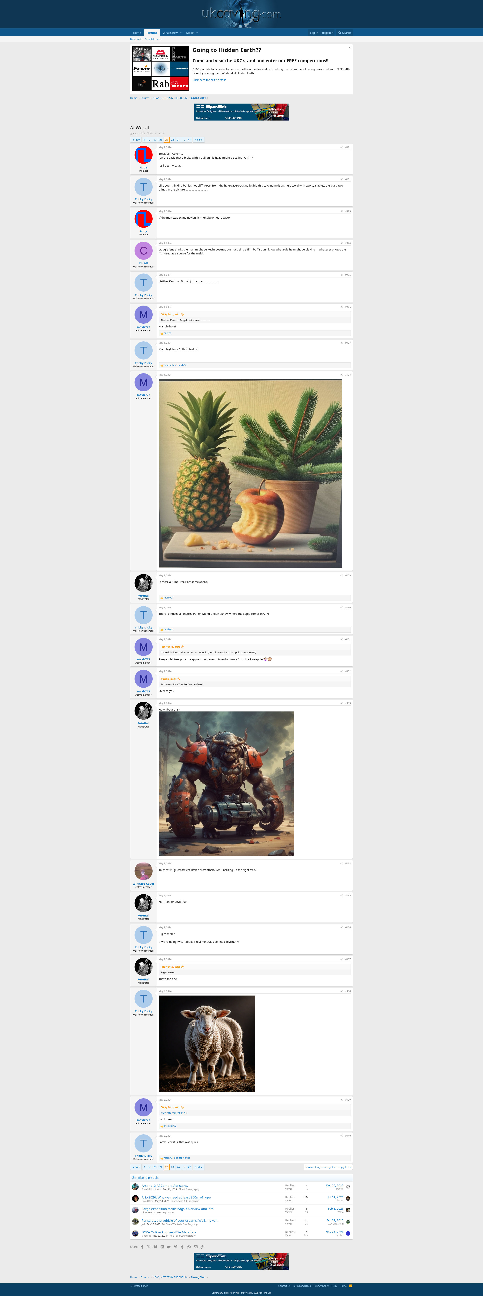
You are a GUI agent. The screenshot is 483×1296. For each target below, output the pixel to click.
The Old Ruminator (151, 1189)
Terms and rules (302, 1286)
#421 (348, 147)
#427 (348, 342)
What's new (170, 33)
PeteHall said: (168, 678)
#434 (348, 863)
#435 (348, 895)
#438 (348, 991)
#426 (348, 307)
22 (166, 139)
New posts (136, 39)
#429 (348, 575)
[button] (180, 32)
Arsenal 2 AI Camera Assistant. (165, 1185)
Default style (140, 1286)
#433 (348, 703)
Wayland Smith (336, 1223)
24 (178, 139)
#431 (348, 639)
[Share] (341, 147)
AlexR (145, 1212)
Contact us (284, 1286)
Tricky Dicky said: (170, 314)
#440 (348, 1135)
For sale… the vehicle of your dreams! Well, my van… (181, 1220)
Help (334, 1286)
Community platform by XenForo (241, 1292)
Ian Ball (340, 1235)
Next (197, 139)
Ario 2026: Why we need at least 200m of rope (176, 1197)
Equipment (168, 1212)
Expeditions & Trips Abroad (185, 1201)
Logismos (339, 1200)
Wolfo (341, 1212)
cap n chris (139, 133)
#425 (348, 275)
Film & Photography (188, 1189)
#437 (348, 959)
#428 (348, 374)
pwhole (340, 1188)
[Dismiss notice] (349, 48)
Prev (137, 139)
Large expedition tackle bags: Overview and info (178, 1209)
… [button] (149, 139)
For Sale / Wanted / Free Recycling (180, 1224)
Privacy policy (321, 1286)
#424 (348, 243)
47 (189, 139)
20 (155, 139)
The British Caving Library (181, 1235)
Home (137, 33)
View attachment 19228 (174, 1113)
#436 (348, 927)
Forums (152, 33)
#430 (348, 607)
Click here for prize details (209, 80)
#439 (348, 1099)
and (176, 365)
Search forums (153, 39)
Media (190, 33)
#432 (348, 671)
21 (160, 139)
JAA (143, 1224)
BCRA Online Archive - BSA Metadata (169, 1232)
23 (172, 139)
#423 (348, 211)
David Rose (147, 1201)
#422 (348, 179)
